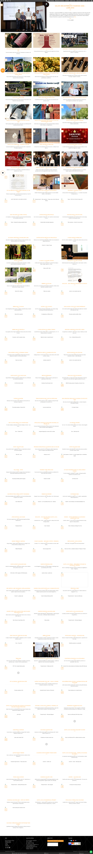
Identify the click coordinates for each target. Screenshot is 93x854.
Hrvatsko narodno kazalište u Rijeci (74, 329)
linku (75, 16)
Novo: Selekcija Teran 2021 (46, 144)
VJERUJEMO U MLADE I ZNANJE (74, 260)
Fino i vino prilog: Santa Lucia (46, 97)
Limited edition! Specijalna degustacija (46, 237)
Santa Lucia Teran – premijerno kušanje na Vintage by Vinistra (74, 565)
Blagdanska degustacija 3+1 (18, 167)
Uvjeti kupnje (86, 851)
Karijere (67, 0)
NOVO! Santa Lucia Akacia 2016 (18, 375)
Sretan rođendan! (46, 375)
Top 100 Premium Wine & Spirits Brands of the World (18, 191)
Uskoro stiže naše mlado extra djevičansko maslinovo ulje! (18, 612)
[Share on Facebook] (67, 20)
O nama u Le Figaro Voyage (46, 260)
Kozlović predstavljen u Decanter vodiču (74, 73)
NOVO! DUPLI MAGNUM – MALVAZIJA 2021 (74, 635)
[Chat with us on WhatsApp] (91, 852)
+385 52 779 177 (62, 853)
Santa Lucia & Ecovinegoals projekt (46, 800)
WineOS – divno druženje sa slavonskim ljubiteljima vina (74, 518)
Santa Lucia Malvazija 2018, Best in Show (74, 729)
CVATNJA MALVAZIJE (18, 398)
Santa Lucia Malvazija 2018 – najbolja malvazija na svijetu (74, 753)
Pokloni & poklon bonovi (75, 375)
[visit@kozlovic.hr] (5, 1)
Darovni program (60, 0)
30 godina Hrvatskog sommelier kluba (18, 237)
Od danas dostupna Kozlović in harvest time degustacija (46, 74)
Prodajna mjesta (8, 841)
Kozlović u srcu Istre (18, 97)
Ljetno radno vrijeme (18, 752)
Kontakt (6, 844)
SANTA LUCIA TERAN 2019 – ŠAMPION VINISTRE (18, 144)
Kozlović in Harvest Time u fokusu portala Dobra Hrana (18, 74)
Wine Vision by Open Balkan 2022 (18, 635)
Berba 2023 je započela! (18, 329)
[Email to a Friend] (70, 20)
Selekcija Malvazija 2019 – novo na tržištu (18, 800)
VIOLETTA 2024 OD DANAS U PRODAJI (74, 120)
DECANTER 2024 (18, 283)
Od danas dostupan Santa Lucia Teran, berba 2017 (18, 50)
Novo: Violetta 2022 (18, 446)
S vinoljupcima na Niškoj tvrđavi (46, 329)
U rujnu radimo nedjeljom (75, 237)
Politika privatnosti (81, 851)
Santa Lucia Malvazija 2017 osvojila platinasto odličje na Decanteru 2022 (18, 706)
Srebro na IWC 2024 (46, 283)
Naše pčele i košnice (18, 729)
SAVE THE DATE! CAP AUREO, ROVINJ (18, 214)
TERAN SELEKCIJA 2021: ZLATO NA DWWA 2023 (46, 398)
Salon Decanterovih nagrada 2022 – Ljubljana (46, 658)
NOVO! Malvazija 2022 (74, 446)
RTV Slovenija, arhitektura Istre (18, 681)
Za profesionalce (8, 842)
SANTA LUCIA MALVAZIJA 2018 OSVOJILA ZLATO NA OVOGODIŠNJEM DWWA (46, 121)
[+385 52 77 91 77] (10, 1)
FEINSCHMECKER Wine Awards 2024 (74, 167)
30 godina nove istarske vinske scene (46, 752)
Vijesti (83, 0)
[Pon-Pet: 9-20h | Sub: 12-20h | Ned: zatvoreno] (8, 1)
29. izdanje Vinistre (75, 422)
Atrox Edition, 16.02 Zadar (18, 517)
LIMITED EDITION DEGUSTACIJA (46, 214)
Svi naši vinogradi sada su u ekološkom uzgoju (74, 470)
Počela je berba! (18, 260)
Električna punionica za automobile (74, 658)
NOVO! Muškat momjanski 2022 (18, 564)
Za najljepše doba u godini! (74, 144)
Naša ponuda (51, 0)
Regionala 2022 (75, 588)
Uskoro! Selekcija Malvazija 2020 (46, 611)
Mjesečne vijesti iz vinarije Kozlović (46, 352)
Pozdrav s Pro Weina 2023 (46, 469)
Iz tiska (6, 843)
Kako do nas (81, 853)
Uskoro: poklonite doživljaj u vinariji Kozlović (46, 588)
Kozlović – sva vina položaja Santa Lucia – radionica (46, 518)
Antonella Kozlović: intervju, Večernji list (46, 705)
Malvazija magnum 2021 (46, 729)
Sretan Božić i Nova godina (74, 541)
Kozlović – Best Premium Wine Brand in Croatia (74, 283)
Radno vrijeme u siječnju (18, 541)
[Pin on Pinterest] (71, 20)
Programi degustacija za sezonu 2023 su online (46, 446)
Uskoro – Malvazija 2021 (75, 777)
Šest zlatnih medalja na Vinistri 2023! (18, 422)
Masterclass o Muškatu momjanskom (46, 190)
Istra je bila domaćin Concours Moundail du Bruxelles (46, 423)
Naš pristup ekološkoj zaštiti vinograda (18, 494)
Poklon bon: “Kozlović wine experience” (74, 306)
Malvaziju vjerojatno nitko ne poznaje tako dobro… (18, 824)
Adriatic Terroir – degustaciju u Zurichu (46, 167)
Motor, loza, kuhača (46, 306)
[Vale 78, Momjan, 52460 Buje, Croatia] (3, 1)
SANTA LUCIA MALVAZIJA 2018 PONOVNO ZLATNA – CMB (18, 121)
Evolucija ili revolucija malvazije (75, 800)
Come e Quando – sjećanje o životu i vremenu (46, 541)
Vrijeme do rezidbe (46, 494)
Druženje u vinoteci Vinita (75, 190)
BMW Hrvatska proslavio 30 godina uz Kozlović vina (74, 399)
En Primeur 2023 (75, 494)
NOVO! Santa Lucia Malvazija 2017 (74, 611)
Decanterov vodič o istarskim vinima (18, 352)
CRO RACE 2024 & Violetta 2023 (74, 214)
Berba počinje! (46, 635)
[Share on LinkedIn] (72, 20)
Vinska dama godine (18, 777)
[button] (1, 1)
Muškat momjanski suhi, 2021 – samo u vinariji (46, 681)
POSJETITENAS (3, 70)
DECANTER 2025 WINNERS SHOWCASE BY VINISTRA (74, 97)
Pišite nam (46, 853)
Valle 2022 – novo (18, 469)
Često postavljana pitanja (9, 840)
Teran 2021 (18, 658)
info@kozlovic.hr (32, 845)
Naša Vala (78, 0)
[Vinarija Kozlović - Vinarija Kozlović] (46, 5)
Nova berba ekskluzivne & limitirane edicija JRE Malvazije (74, 682)
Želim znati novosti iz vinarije (55, 840)
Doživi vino (72, 0)
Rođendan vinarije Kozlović (74, 705)
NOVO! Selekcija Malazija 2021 (74, 352)
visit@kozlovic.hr (36, 844)
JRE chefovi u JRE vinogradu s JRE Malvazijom (18, 588)
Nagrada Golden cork (46, 777)
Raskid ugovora (75, 851)
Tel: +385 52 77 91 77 (30, 842)
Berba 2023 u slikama (18, 306)
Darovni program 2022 (46, 564)
